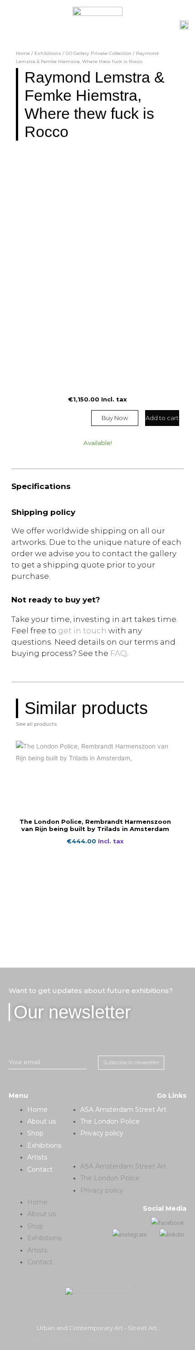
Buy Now (115, 417)
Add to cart (162, 417)
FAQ (118, 653)
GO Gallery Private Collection (99, 53)
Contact (40, 1169)
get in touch (82, 630)
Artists (37, 1157)
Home (23, 53)
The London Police (110, 1121)
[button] (35, 1190)
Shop (35, 1133)
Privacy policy (101, 1133)
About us (41, 1121)
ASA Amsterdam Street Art (123, 1109)
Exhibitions (47, 53)
